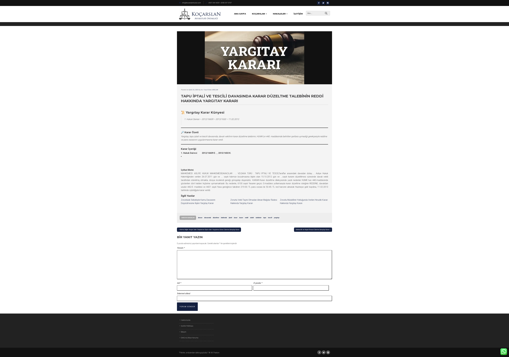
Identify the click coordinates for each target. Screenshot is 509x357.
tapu (264, 218)
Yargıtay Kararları (187, 217)
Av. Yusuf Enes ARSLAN (209, 90)
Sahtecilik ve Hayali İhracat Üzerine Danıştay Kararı (312, 229)
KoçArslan (259, 13)
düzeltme (216, 218)
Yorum (181, 248)
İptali (230, 218)
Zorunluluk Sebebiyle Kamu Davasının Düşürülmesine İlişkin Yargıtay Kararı (198, 202)
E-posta (257, 283)
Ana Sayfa (240, 13)
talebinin (258, 218)
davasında (207, 218)
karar (235, 218)
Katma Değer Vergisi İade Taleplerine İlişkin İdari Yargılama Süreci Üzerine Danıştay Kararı (209, 229)
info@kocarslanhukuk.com (191, 3)
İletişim (298, 13)
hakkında (224, 218)
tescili (270, 218)
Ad (179, 283)
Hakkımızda (185, 320)
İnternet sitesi (183, 293)
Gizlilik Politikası (187, 326)
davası (200, 218)
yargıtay (276, 218)
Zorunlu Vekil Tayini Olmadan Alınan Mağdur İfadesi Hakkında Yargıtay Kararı (253, 202)
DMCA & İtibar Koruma (189, 338)
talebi (252, 218)
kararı (241, 218)
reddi (246, 218)
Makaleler (279, 13)
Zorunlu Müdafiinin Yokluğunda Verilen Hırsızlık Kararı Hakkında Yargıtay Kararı (304, 202)
